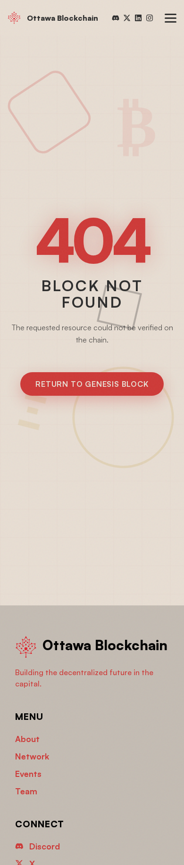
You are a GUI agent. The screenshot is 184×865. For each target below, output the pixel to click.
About (27, 739)
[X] (127, 18)
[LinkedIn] (138, 18)
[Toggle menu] (170, 18)
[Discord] (115, 18)
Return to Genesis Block (91, 384)
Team (26, 791)
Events (28, 773)
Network (32, 756)
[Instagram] (149, 18)
